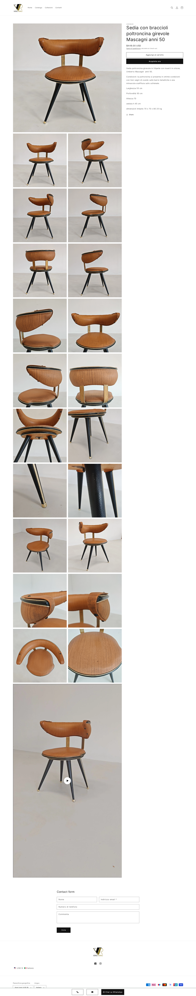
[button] (171, 7)
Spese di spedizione (133, 48)
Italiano (39, 987)
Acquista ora (155, 61)
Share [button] (131, 115)
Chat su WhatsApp (113, 992)
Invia (63, 930)
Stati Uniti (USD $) (22, 987)
